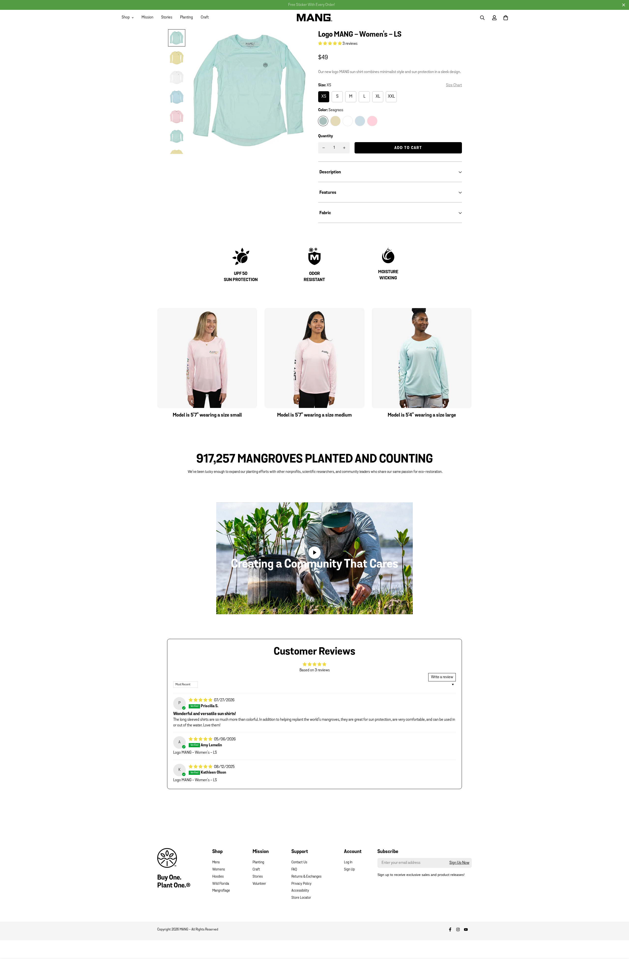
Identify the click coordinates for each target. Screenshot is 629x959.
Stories (166, 17)
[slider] (291, 608)
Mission (147, 17)
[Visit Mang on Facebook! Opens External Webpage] (450, 929)
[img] (201, 700)
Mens (216, 862)
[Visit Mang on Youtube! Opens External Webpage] (466, 929)
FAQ (294, 869)
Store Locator (301, 898)
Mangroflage (221, 891)
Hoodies (218, 877)
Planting (186, 17)
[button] (330, 44)
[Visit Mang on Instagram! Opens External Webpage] (458, 929)
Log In (348, 862)
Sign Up (349, 869)
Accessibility (300, 891)
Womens (218, 869)
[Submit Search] (482, 17)
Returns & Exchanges (306, 877)
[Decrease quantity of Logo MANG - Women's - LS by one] (323, 147)
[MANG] (314, 17)
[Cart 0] (505, 17)
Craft (205, 17)
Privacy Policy (301, 884)
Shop (126, 17)
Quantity (325, 136)
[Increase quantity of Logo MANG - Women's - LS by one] (344, 147)
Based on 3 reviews (315, 670)
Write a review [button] (442, 677)
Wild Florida (220, 884)
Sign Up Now (459, 863)
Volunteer (259, 884)
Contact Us (299, 862)
